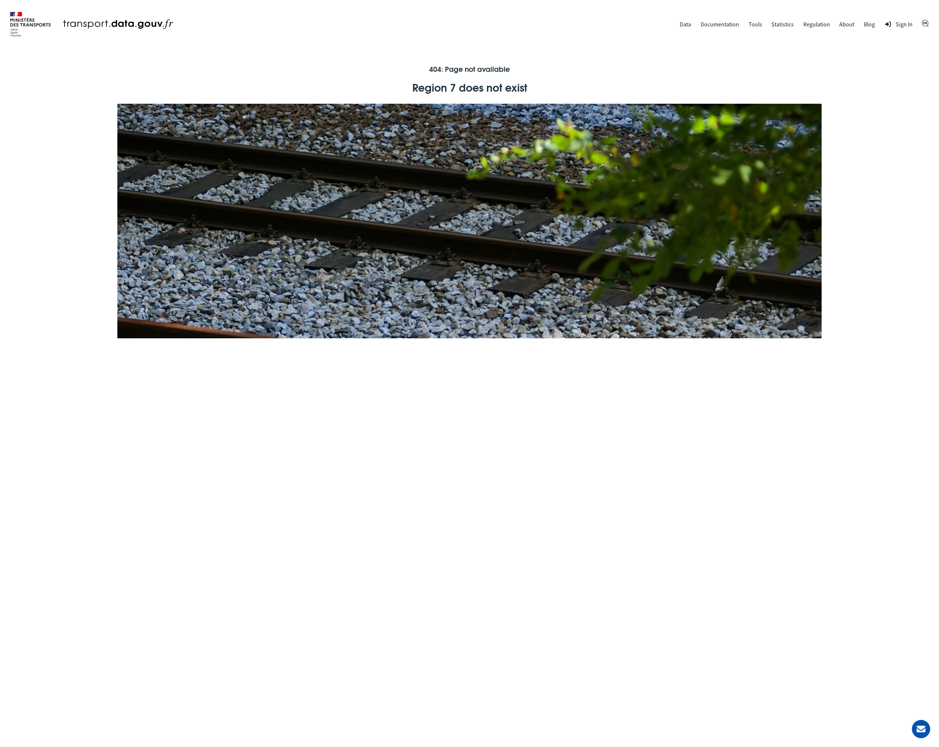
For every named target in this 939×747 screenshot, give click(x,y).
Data (685, 24)
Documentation (720, 24)
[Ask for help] (921, 729)
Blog (869, 24)
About (846, 24)
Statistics (782, 24)
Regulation (816, 24)
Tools (755, 24)
